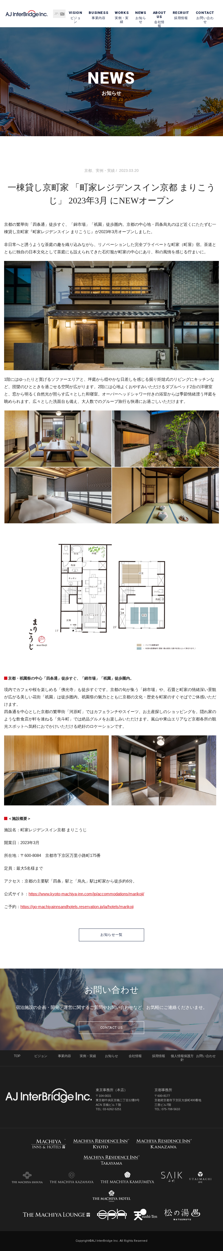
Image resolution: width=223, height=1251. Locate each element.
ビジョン (75, 17)
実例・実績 (122, 17)
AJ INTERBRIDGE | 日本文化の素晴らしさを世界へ (26, 13)
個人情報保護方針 (182, 1058)
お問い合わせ (205, 17)
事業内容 (98, 15)
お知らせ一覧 (111, 935)
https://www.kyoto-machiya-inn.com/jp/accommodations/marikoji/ (86, 893)
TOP (17, 1056)
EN (62, 13)
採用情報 (181, 15)
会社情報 (159, 19)
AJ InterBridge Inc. (48, 1095)
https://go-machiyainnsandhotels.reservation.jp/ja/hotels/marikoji (77, 906)
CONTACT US (111, 1027)
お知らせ (140, 17)
